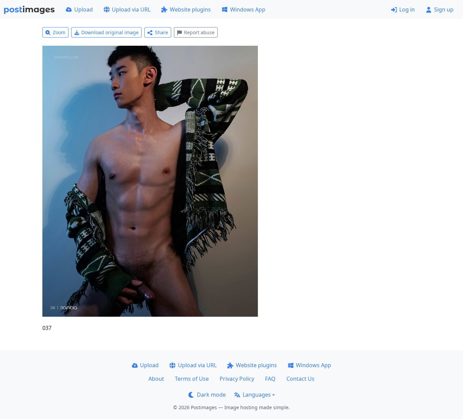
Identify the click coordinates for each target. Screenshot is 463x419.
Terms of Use (192, 378)
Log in (407, 9)
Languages (257, 394)
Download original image (110, 32)
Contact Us (300, 378)
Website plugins (190, 9)
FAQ (270, 378)
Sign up (444, 9)
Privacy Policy (237, 378)
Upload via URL (131, 9)
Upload (83, 9)
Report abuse (199, 32)
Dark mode (211, 394)
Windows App (247, 9)
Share (161, 32)
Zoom (59, 32)
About (156, 378)
